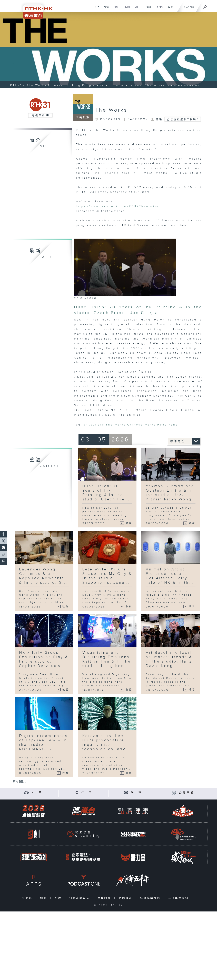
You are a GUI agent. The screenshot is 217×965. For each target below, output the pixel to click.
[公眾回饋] (174, 793)
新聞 (126, 9)
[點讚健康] (133, 811)
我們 (169, 9)
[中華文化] (33, 857)
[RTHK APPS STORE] (33, 880)
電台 (116, 9)
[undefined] (97, 6)
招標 (59, 898)
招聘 (44, 898)
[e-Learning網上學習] (83, 834)
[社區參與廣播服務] (183, 834)
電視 (106, 9)
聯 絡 (136, 792)
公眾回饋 (186, 793)
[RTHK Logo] (35, 9)
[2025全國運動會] (33, 811)
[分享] (76, 792)
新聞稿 (28, 898)
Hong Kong (167, 424)
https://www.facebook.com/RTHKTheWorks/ (117, 206)
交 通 (37, 792)
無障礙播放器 (151, 898)
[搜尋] (205, 6)
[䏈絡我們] (126, 792)
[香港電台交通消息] (26, 792)
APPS (159, 9)
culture (97, 424)
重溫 (148, 9)
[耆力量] (133, 857)
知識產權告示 (80, 898)
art (86, 424)
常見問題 (105, 898)
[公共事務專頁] (133, 834)
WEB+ (137, 9)
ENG (186, 7)
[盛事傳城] (183, 857)
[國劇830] (33, 834)
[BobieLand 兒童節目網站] (183, 811)
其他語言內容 (179, 898)
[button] (125, 267)
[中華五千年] (133, 880)
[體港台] (83, 811)
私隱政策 (126, 898)
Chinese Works (141, 424)
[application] (125, 267)
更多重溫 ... (19, 782)
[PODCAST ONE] (83, 880)
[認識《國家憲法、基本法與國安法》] (83, 857)
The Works (111, 110)
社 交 (87, 792)
